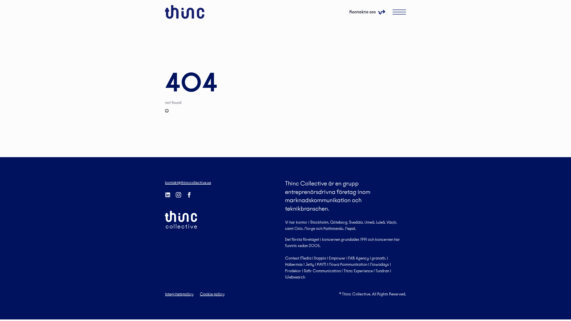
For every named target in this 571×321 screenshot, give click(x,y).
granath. (379, 258)
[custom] (167, 195)
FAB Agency (358, 258)
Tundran (382, 270)
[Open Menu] (399, 12)
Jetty (309, 264)
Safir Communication (322, 270)
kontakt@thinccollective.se (188, 182)
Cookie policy (212, 294)
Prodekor (293, 270)
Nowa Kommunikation (348, 264)
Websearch (295, 277)
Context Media (298, 258)
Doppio (320, 258)
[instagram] (178, 195)
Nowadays (379, 264)
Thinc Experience (358, 270)
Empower (337, 258)
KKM (321, 264)
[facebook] (189, 195)
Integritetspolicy (179, 294)
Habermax (294, 264)
